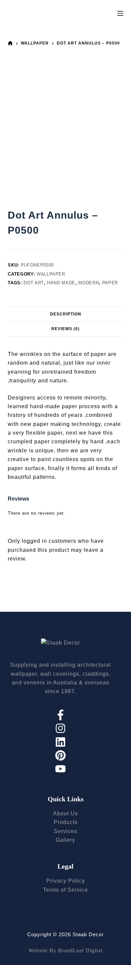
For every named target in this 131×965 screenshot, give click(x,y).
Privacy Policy (65, 881)
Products (66, 822)
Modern (88, 282)
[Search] (108, 13)
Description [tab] (65, 314)
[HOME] (10, 43)
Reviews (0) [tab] (65, 328)
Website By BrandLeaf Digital (65, 950)
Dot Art (34, 282)
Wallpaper (51, 274)
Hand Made (61, 282)
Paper (110, 282)
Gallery (65, 840)
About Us (65, 813)
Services (65, 831)
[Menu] (120, 13)
